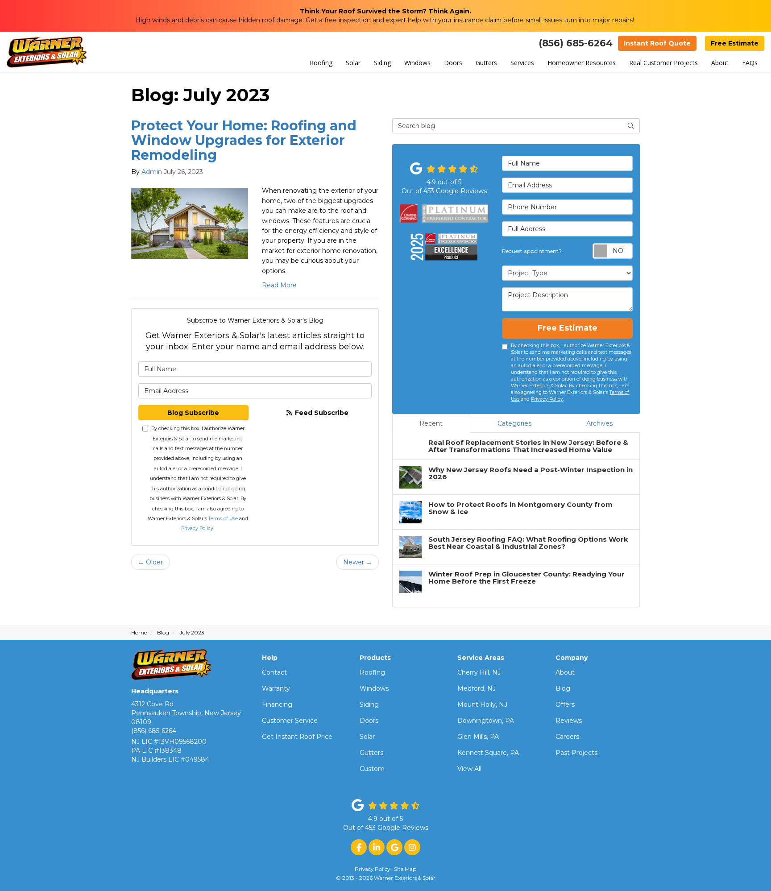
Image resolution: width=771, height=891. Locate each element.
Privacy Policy (197, 528)
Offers (565, 704)
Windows (374, 688)
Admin (151, 172)
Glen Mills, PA (478, 737)
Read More (279, 285)
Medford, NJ (476, 688)
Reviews (568, 721)
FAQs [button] (750, 62)
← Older (150, 562)
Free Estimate (735, 43)
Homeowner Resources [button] (581, 62)
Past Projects (576, 753)
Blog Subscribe (193, 413)
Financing (277, 704)
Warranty (276, 688)
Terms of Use (223, 519)
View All (469, 769)
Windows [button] (417, 62)
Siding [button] (382, 62)
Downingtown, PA (485, 721)
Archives (599, 423)
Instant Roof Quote (657, 43)
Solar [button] (353, 62)
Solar (367, 737)
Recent (431, 423)
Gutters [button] (486, 62)
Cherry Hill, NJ (479, 672)
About (565, 672)
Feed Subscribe (320, 413)
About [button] (720, 62)
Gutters (371, 753)
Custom (372, 769)
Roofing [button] (321, 62)
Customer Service (290, 721)
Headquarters (154, 691)
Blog (562, 688)
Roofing (372, 672)
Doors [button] (453, 62)
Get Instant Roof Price (297, 737)
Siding (369, 704)
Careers (567, 737)
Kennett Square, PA (488, 753)
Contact (274, 672)
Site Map (405, 869)
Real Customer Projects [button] (663, 62)
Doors (369, 721)
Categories (514, 423)
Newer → (357, 562)
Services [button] (522, 62)
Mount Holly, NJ (482, 704)
